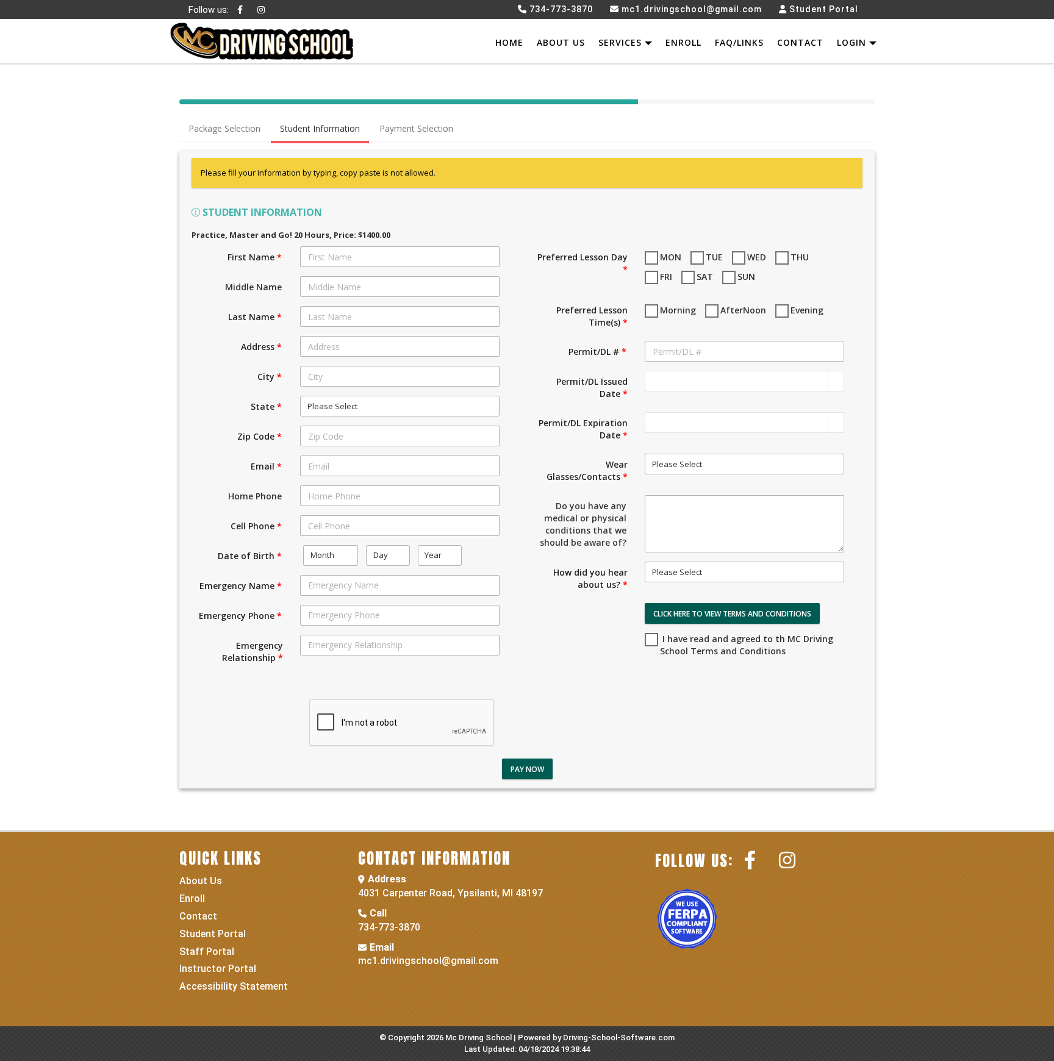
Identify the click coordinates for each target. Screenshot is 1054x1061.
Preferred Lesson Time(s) (592, 316)
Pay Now (527, 769)
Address (261, 346)
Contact (800, 42)
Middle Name (253, 287)
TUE (714, 257)
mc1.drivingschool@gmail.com (428, 960)
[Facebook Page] (240, 9)
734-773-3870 (389, 927)
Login (853, 42)
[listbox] (400, 406)
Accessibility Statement (233, 986)
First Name (255, 257)
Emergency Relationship (252, 651)
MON (670, 257)
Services (621, 42)
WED (756, 257)
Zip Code (259, 436)
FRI (666, 276)
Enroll (683, 42)
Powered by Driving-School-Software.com (596, 1037)
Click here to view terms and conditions (732, 614)
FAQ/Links (739, 42)
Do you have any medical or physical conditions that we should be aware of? (583, 524)
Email (266, 466)
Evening (806, 310)
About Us (561, 42)
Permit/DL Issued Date (592, 387)
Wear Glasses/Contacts (587, 470)
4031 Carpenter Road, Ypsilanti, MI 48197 (450, 893)
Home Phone (255, 496)
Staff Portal (206, 951)
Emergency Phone (240, 615)
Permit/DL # (597, 351)
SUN (746, 276)
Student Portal (823, 9)
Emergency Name (240, 585)
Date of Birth (250, 556)
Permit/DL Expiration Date (583, 429)
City (269, 376)
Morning (678, 310)
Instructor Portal (217, 968)
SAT (705, 276)
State (266, 406)
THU (799, 257)
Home (509, 42)
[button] (836, 381)
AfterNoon (743, 310)
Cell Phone (256, 526)
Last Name (255, 317)
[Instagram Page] (261, 9)
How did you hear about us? (590, 578)
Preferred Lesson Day (582, 263)
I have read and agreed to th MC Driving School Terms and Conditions (746, 645)
